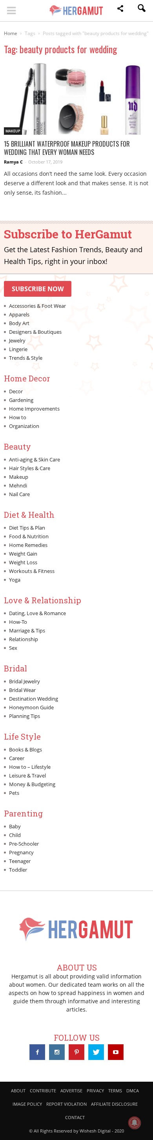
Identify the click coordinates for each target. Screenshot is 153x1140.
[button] (120, 9)
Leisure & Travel (27, 775)
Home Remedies (28, 545)
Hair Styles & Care (29, 468)
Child (15, 835)
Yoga (14, 579)
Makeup (12, 131)
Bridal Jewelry (24, 681)
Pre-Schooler (24, 843)
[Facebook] (37, 1052)
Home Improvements (34, 408)
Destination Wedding (33, 698)
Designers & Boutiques (35, 331)
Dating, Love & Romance (37, 613)
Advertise (71, 1091)
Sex (13, 647)
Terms (115, 1091)
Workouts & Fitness (32, 571)
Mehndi (18, 485)
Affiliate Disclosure (114, 1104)
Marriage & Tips (27, 630)
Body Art (19, 323)
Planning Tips (24, 716)
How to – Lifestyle (30, 766)
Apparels (19, 314)
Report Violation (66, 1104)
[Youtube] (116, 1052)
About (18, 1091)
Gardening (21, 400)
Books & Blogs (25, 749)
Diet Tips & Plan (27, 527)
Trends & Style (25, 357)
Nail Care (19, 494)
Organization (24, 426)
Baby (15, 826)
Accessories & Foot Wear (37, 305)
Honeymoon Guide (31, 707)
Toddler (18, 869)
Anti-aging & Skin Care (34, 459)
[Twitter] (96, 1052)
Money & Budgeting (32, 784)
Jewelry (17, 340)
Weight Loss (23, 562)
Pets (14, 792)
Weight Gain (23, 553)
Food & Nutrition (29, 536)
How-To (18, 621)
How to (17, 417)
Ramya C (13, 162)
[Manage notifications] (134, 1122)
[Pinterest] (76, 1052)
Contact (75, 1117)
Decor (16, 391)
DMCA (132, 1091)
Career (16, 758)
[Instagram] (57, 1052)
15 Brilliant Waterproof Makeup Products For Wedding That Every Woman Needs (67, 148)
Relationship (23, 639)
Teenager (20, 861)
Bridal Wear (22, 690)
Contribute (43, 1091)
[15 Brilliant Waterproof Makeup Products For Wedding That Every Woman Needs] (76, 99)
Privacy (95, 1091)
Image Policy (27, 1104)
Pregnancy (21, 852)
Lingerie (18, 349)
